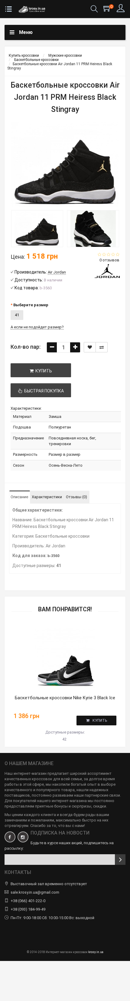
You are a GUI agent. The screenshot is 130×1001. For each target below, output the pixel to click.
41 (17, 315)
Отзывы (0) (76, 497)
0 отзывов (109, 260)
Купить (100, 720)
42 (64, 739)
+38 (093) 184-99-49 (28, 909)
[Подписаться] (120, 859)
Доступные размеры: (65, 732)
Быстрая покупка (43, 390)
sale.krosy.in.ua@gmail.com (35, 892)
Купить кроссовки (24, 55)
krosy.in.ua (95, 952)
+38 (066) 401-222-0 (28, 901)
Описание (19, 497)
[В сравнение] (102, 347)
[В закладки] (90, 347)
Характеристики (47, 497)
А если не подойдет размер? (37, 327)
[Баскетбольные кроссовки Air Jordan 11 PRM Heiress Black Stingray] (37, 228)
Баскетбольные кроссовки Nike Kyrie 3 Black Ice (65, 697)
